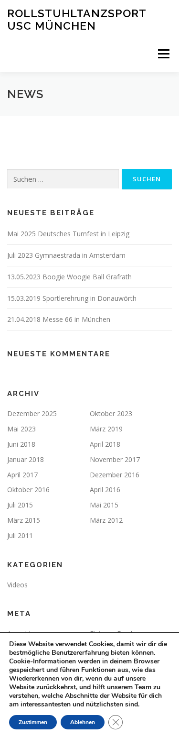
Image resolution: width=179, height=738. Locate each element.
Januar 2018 (25, 459)
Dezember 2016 (114, 474)
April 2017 (22, 474)
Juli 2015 (20, 504)
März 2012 (106, 520)
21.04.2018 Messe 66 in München (58, 319)
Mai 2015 (104, 504)
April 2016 (105, 489)
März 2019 (106, 428)
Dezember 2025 (32, 413)
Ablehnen (82, 722)
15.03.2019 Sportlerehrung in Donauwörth (72, 298)
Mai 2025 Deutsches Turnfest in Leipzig (68, 233)
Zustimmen (33, 722)
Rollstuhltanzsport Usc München (76, 19)
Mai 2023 (21, 428)
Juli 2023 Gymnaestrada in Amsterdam (66, 255)
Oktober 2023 (111, 413)
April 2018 (105, 444)
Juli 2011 (20, 535)
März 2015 (23, 520)
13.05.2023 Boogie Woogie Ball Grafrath (69, 276)
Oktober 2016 (28, 489)
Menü (163, 54)
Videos (17, 584)
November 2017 (115, 459)
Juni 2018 (21, 444)
